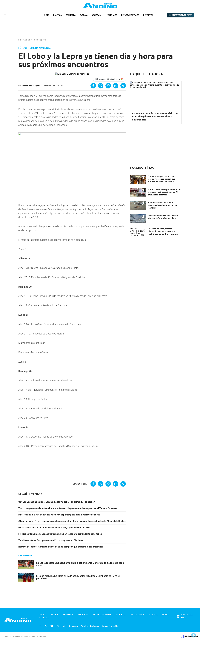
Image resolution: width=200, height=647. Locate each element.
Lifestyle (153, 614)
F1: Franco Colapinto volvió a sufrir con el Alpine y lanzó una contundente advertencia (60, 534)
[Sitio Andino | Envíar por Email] (115, 85)
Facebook (40, 626)
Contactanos (73, 626)
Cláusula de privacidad (110, 626)
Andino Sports (40, 39)
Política (57, 15)
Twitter (45, 626)
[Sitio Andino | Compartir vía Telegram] (123, 85)
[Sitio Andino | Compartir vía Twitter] (100, 85)
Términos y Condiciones (90, 626)
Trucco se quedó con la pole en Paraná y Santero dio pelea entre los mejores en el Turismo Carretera (67, 508)
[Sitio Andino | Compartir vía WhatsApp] (108, 85)
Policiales (112, 15)
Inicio (46, 15)
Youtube (51, 626)
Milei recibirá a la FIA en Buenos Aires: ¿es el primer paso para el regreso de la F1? (59, 515)
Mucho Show (137, 614)
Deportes (148, 15)
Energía (83, 15)
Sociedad (96, 15)
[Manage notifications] (193, 635)
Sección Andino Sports (31, 86)
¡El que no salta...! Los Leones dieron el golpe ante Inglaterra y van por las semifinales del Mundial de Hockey (72, 521)
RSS (64, 626)
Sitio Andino (24, 39)
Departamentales (130, 15)
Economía (71, 15)
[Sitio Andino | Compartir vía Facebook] (93, 85)
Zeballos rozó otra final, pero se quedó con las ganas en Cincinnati (50, 540)
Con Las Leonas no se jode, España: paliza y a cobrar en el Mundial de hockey (56, 502)
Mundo (166, 614)
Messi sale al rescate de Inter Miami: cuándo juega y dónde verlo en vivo (54, 528)
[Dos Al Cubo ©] (189, 637)
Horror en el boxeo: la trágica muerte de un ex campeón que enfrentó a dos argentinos (60, 547)
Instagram (57, 626)
